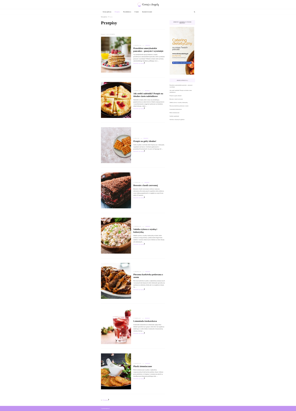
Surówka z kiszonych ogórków (177, 119)
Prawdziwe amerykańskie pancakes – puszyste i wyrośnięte (181, 86)
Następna (105, 400)
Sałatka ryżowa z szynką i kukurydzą (179, 102)
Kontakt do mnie (147, 11)
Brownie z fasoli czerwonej (145, 185)
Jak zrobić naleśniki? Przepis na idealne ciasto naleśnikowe (181, 91)
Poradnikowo (127, 11)
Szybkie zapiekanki (174, 116)
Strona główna (107, 11)
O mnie (137, 11)
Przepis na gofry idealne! (144, 141)
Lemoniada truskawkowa (145, 321)
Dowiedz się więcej (138, 63)
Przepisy (117, 11)
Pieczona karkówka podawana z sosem (179, 105)
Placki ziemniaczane (142, 366)
